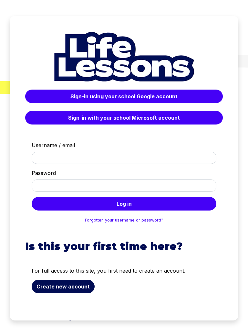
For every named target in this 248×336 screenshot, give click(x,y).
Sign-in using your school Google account (124, 96)
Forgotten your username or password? (124, 220)
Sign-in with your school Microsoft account (124, 117)
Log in (124, 204)
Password (44, 173)
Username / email (53, 145)
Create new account (63, 286)
